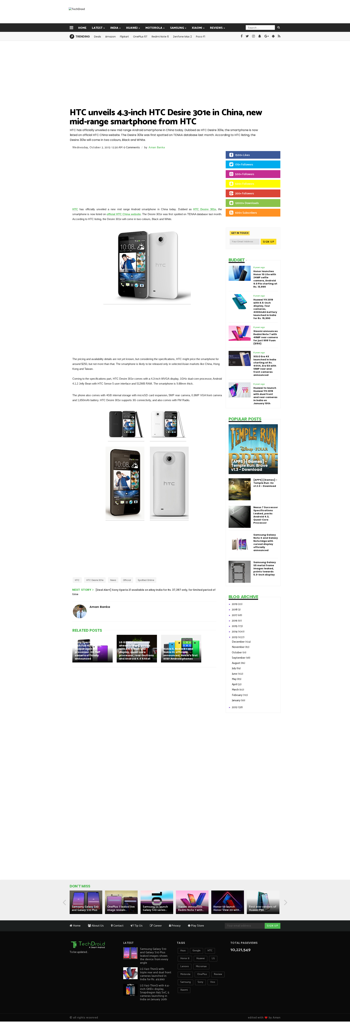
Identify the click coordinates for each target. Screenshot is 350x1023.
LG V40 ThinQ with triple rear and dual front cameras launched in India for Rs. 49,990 (155, 974)
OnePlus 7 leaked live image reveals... (121, 908)
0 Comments (131, 147)
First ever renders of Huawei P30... (262, 908)
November (238, 647)
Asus (183, 951)
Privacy (176, 925)
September (239, 658)
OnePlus (202, 974)
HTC (75, 209)
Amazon (110, 36)
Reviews (216, 27)
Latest (97, 27)
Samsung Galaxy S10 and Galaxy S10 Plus (85, 908)
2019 (235, 604)
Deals (97, 36)
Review (218, 974)
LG (213, 958)
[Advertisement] (193, 11)
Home (82, 27)
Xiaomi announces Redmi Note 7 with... (191, 908)
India (114, 27)
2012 (235, 707)
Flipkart (124, 36)
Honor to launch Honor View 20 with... (227, 908)
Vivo (212, 982)
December (238, 642)
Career (157, 925)
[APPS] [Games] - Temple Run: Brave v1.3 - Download (249, 466)
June (235, 674)
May (234, 679)
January (236, 700)
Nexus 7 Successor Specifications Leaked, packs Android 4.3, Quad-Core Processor (265, 515)
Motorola (153, 27)
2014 (235, 631)
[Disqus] (145, 717)
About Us (97, 925)
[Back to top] (341, 1009)
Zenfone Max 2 (182, 36)
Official (127, 580)
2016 (235, 620)
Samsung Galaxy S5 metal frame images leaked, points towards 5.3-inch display (264, 568)
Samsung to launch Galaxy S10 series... (155, 908)
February (237, 695)
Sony (200, 982)
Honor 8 (184, 958)
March (235, 689)
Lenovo (184, 966)
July (234, 668)
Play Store (197, 925)
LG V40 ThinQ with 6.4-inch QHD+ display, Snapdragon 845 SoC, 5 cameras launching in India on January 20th (155, 992)
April (235, 684)
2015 (235, 626)
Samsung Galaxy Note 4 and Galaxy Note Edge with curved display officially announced (265, 542)
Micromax (201, 966)
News (113, 580)
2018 (235, 609)
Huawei (132, 27)
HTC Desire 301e (204, 209)
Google (196, 951)
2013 (235, 637)
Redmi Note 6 (160, 36)
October (237, 652)
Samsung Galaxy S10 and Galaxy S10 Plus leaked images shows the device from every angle (154, 956)
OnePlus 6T (140, 36)
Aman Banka (157, 147)
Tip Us (138, 925)
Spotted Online (146, 580)
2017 (235, 615)
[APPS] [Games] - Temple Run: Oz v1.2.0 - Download (265, 483)
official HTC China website (124, 214)
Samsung (177, 27)
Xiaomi (197, 27)
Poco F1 (200, 36)
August (236, 663)
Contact (118, 925)
